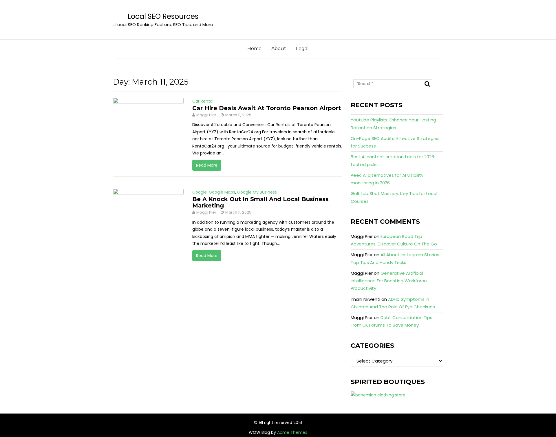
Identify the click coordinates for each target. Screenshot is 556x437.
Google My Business (257, 192)
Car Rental (202, 101)
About (278, 48)
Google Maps (222, 192)
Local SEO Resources (163, 16)
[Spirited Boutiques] (378, 395)
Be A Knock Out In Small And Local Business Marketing (260, 202)
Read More (206, 165)
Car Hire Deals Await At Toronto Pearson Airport (266, 108)
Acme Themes (292, 432)
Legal (302, 48)
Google (199, 192)
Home (254, 48)
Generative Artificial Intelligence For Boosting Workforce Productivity (389, 281)
